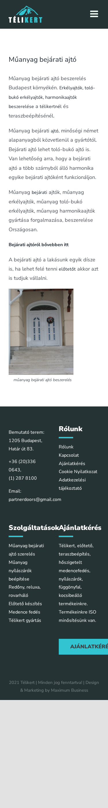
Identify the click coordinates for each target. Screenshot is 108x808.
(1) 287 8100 (23, 478)
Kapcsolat (69, 455)
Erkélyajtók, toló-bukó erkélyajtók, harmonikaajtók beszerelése (52, 97)
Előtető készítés (25, 604)
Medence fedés (24, 612)
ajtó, (55, 131)
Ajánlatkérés (72, 463)
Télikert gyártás (25, 620)
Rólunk (66, 447)
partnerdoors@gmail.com (35, 499)
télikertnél (51, 106)
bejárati (39, 192)
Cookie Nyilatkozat (78, 471)
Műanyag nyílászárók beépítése (20, 570)
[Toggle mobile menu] (94, 13)
